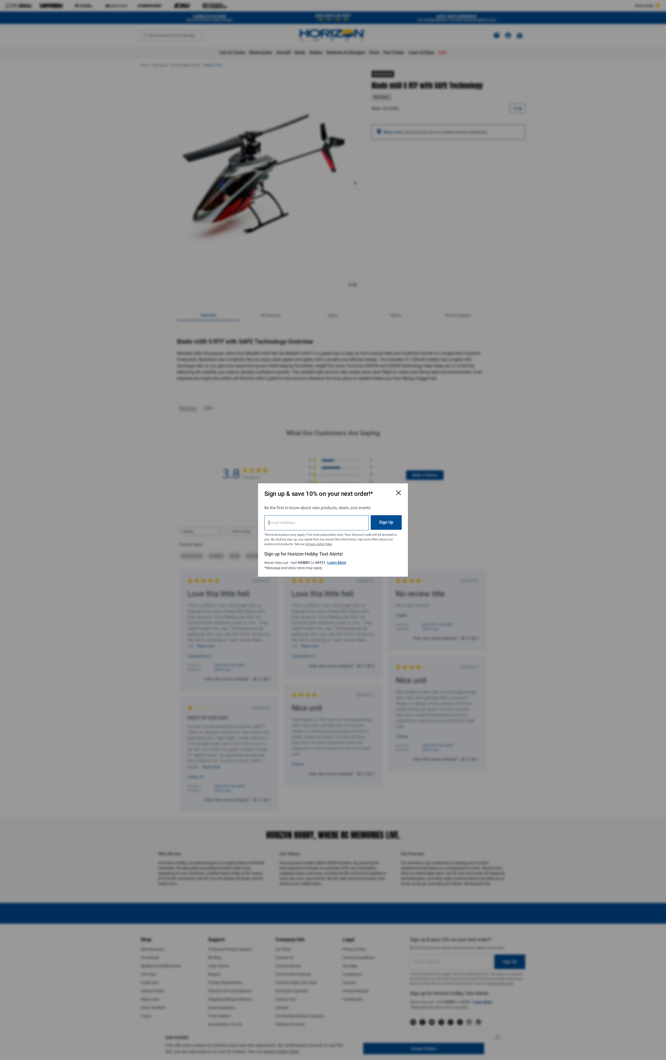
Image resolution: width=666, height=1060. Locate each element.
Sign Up (386, 522)
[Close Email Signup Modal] (398, 493)
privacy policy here (319, 544)
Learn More (336, 562)
